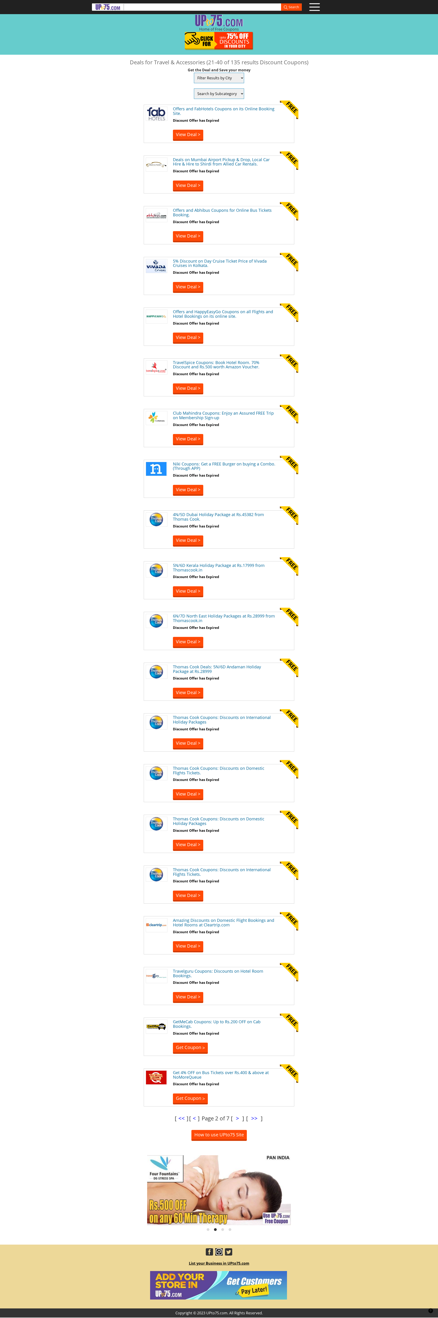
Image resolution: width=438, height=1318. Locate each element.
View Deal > (188, 134)
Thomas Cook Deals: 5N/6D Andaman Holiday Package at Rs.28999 (217, 669)
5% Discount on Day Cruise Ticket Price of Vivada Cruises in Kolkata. (220, 263)
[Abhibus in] (156, 214)
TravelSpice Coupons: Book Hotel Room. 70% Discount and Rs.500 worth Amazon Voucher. (216, 365)
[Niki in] (156, 468)
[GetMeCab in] (156, 1026)
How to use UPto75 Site (219, 1135)
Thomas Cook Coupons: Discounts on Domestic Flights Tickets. (218, 770)
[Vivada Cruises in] (156, 265)
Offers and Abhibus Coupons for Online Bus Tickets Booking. (222, 212)
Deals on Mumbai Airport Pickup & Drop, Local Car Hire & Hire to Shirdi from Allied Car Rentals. (221, 162)
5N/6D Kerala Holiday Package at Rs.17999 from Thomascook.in (219, 568)
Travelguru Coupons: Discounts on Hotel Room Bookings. (218, 973)
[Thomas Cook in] (156, 519)
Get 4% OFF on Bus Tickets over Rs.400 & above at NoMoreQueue (221, 1075)
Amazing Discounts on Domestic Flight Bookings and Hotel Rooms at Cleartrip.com (223, 922)
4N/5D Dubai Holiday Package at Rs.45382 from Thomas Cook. (218, 517)
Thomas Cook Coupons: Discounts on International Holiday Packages (222, 720)
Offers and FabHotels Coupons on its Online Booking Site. (223, 111)
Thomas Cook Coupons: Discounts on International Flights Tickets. (222, 872)
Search (293, 7)
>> (254, 1118)
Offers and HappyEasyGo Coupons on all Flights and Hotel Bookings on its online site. (223, 314)
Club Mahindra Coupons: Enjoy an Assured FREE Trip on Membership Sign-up (223, 415)
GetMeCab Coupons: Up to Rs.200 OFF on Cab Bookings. (217, 1024)
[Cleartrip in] (156, 925)
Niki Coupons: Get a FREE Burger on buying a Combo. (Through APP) (224, 466)
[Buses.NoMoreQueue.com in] (156, 1077)
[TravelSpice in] (156, 367)
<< (181, 1118)
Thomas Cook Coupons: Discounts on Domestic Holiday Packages (218, 821)
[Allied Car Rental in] (156, 164)
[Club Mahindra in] (156, 417)
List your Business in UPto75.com (219, 1263)
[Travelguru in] (156, 975)
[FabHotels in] (156, 113)
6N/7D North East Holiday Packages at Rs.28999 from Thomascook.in (224, 618)
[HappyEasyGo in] (156, 316)
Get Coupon (190, 1047)
